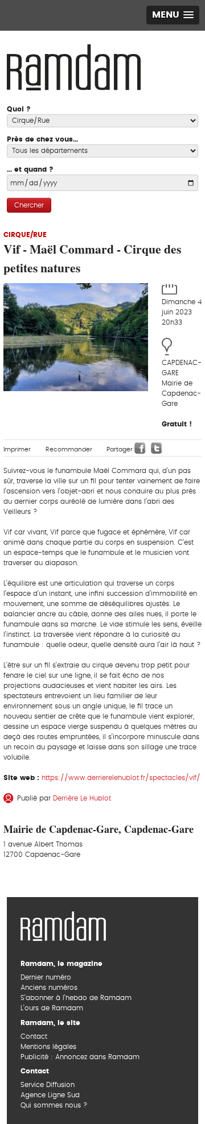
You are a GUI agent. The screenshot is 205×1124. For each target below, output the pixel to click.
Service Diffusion (47, 1084)
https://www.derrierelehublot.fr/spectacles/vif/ (121, 777)
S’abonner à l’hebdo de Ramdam (76, 997)
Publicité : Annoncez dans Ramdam (80, 1057)
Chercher (29, 205)
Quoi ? (19, 109)
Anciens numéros (48, 987)
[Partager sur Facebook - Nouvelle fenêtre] (140, 448)
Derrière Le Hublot (82, 798)
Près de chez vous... (42, 139)
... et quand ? (30, 169)
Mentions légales (48, 1046)
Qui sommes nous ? (53, 1105)
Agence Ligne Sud (50, 1095)
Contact (33, 1036)
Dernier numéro (45, 977)
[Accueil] (74, 66)
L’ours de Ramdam (51, 1008)
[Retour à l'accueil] (63, 925)
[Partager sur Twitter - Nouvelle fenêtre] (156, 448)
